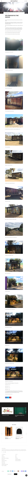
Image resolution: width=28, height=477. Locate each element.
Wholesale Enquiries (17, 459)
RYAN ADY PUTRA (5, 415)
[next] (26, 433)
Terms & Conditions (4, 465)
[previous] (1, 433)
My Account (3, 459)
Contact (3, 455)
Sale (15, 455)
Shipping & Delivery (4, 460)
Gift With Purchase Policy (5, 464)
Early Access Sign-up (18, 460)
